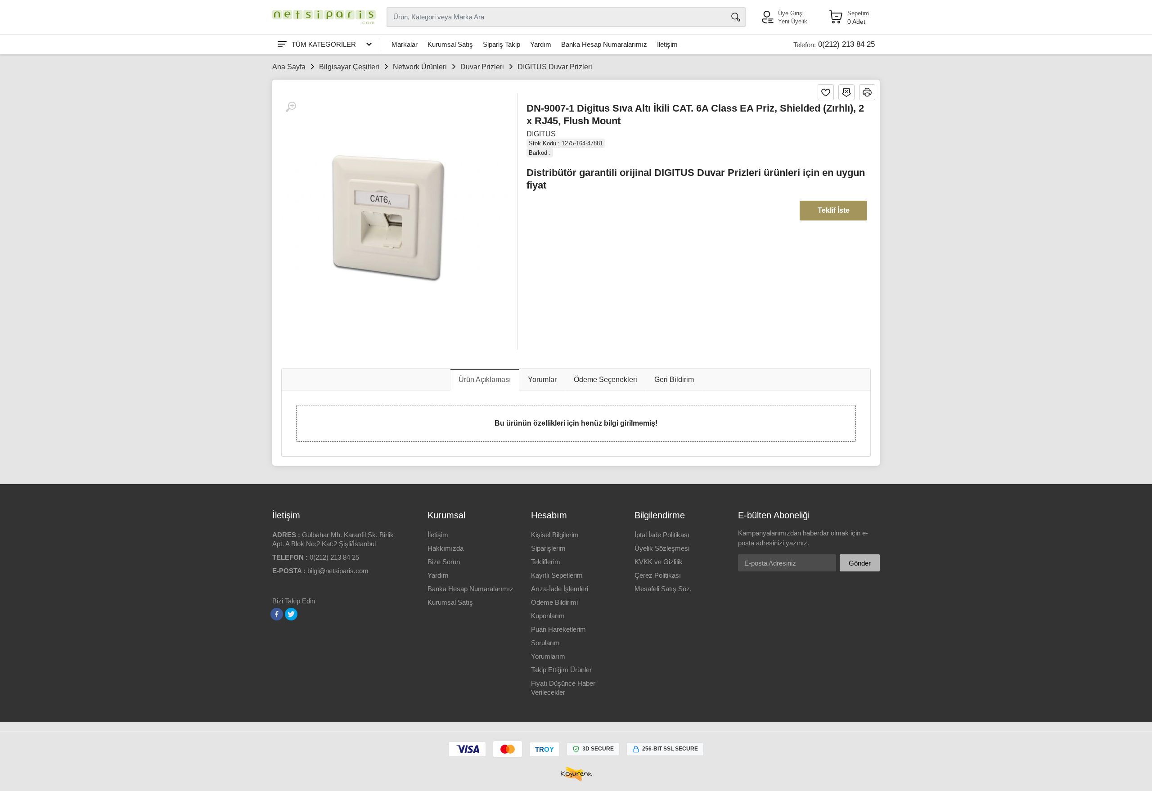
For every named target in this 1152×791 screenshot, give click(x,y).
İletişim (667, 44)
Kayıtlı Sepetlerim (557, 575)
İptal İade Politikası (661, 535)
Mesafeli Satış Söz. (663, 589)
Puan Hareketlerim (558, 629)
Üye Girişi (791, 13)
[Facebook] (276, 614)
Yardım (540, 44)
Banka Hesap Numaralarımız (604, 44)
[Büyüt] (290, 107)
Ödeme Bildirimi (554, 602)
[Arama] (736, 17)
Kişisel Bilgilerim (555, 535)
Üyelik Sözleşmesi (661, 548)
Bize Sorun (444, 562)
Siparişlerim (548, 548)
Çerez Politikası (657, 575)
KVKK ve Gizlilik (658, 562)
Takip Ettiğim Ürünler (561, 670)
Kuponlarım (548, 616)
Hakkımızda (446, 548)
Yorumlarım (548, 656)
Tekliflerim (545, 562)
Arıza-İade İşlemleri (559, 589)
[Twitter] (291, 614)
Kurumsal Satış (450, 44)
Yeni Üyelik (792, 21)
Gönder (860, 563)
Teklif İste (834, 210)
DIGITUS (541, 134)
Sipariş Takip (501, 44)
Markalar (405, 44)
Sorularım (545, 643)
